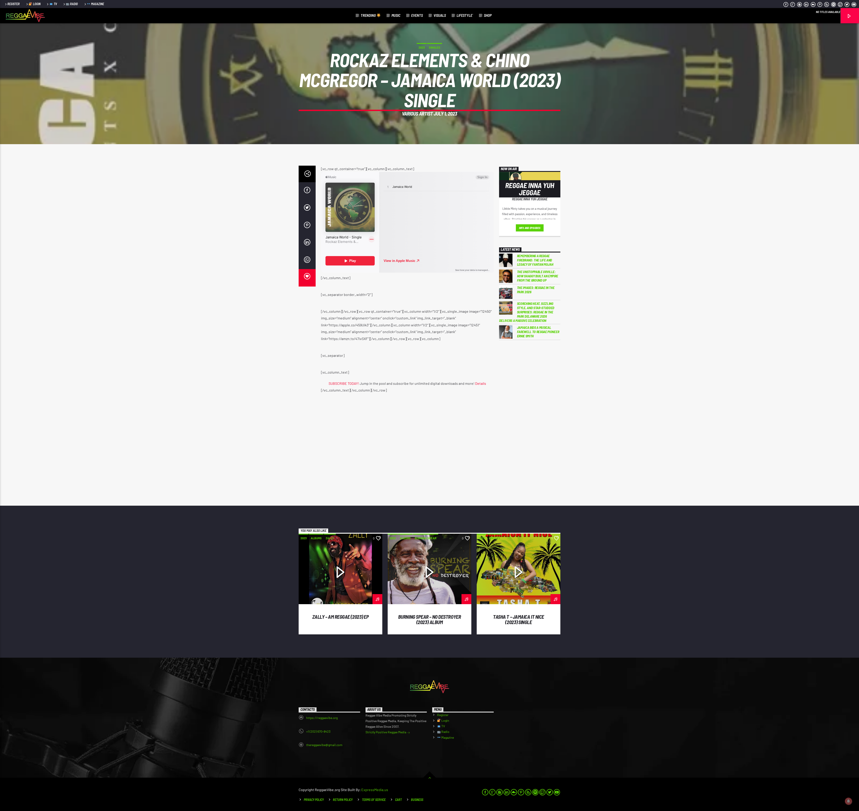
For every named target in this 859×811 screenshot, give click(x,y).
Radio (73, 4)
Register (13, 4)
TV (55, 4)
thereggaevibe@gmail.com (324, 745)
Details (480, 383)
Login (36, 4)
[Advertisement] (530, 417)
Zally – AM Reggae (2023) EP (340, 617)
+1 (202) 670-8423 (318, 731)
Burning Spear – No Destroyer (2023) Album (429, 619)
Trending (368, 15)
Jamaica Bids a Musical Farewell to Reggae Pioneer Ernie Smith (538, 331)
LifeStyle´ (465, 15)
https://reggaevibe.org (322, 718)
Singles (434, 47)
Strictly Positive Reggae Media (386, 732)
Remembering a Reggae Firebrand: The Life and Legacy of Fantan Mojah (535, 260)
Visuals (440, 15)
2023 (422, 47)
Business (417, 800)
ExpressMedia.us (374, 789)
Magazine (97, 4)
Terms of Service (374, 800)
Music (395, 15)
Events (417, 15)
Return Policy (343, 800)
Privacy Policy (314, 800)
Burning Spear (425, 538)
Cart (398, 800)
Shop (488, 15)
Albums (316, 538)
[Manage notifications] (848, 801)
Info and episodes (529, 228)
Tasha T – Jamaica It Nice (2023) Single (518, 619)
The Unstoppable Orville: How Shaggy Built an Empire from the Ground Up (537, 276)
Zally (330, 538)
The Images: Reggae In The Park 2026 (536, 289)
